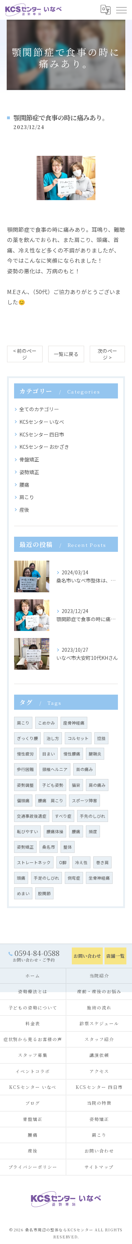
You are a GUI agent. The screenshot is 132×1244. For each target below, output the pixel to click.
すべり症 (63, 816)
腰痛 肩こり (50, 800)
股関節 (44, 893)
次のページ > (107, 354)
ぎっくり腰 (27, 738)
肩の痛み (97, 785)
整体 (67, 847)
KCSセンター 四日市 (41, 434)
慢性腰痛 (71, 754)
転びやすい (27, 831)
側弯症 (74, 878)
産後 (24, 509)
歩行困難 (25, 769)
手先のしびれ (92, 816)
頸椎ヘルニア (55, 769)
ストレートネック (34, 862)
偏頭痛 (23, 800)
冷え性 (81, 862)
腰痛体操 (54, 831)
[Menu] (121, 9)
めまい (23, 893)
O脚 (63, 862)
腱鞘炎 (95, 754)
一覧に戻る (66, 353)
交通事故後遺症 (31, 816)
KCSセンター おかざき (44, 446)
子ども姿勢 (52, 785)
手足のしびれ (46, 878)
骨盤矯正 (29, 459)
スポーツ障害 (84, 800)
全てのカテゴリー (39, 409)
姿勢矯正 (29, 472)
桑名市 (48, 847)
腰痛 (24, 484)
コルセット (78, 738)
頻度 (93, 831)
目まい (48, 754)
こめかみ (46, 723)
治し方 (52, 738)
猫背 (76, 785)
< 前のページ (25, 354)
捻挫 (101, 738)
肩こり (26, 496)
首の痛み (84, 769)
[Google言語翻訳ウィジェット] (105, 9)
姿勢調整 (25, 785)
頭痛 (21, 878)
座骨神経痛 (73, 723)
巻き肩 (102, 862)
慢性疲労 (25, 754)
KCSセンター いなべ (41, 421)
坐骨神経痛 (99, 878)
